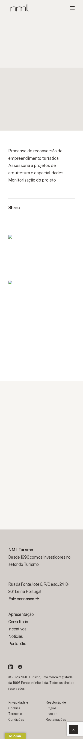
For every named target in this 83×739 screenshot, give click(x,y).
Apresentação (20, 614)
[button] (72, 8)
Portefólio (17, 643)
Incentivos (17, 628)
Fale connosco (21, 598)
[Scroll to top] (73, 729)
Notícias (15, 636)
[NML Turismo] (19, 8)
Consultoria (18, 621)
